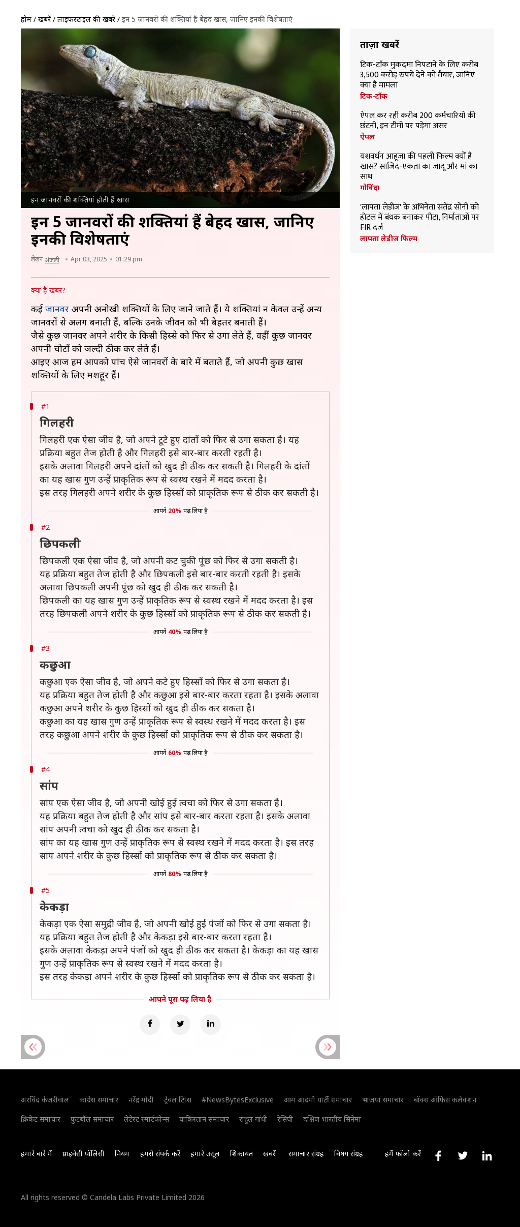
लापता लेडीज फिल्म (388, 238)
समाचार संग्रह (306, 1153)
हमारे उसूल (205, 1153)
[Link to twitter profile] (462, 1156)
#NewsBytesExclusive (238, 1099)
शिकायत (241, 1153)
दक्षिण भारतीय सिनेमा (332, 1119)
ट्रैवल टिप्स (177, 1099)
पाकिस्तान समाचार (204, 1119)
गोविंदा (369, 187)
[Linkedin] (211, 1024)
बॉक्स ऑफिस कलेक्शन (445, 1099)
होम (26, 19)
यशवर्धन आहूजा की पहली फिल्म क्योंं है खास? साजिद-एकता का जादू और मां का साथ (418, 167)
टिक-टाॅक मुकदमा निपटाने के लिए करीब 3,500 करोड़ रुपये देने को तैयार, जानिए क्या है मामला (419, 75)
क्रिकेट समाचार (40, 1119)
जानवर (57, 309)
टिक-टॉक (373, 96)
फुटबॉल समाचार (92, 1119)
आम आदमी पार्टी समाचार (318, 1099)
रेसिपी (285, 1119)
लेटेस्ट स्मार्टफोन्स (146, 1119)
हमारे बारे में (36, 1153)
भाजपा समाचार (383, 1099)
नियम (122, 1153)
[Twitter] (180, 1024)
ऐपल (367, 136)
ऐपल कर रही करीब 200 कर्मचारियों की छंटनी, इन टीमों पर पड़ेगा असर (418, 121)
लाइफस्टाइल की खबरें (86, 19)
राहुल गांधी (253, 1119)
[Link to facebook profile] (438, 1156)
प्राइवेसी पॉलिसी (83, 1153)
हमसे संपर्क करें (160, 1153)
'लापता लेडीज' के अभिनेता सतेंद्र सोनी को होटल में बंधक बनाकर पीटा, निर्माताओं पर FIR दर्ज (419, 217)
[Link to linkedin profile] (487, 1156)
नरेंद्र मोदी (141, 1099)
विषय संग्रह (348, 1153)
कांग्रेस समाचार (98, 1099)
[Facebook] (150, 1024)
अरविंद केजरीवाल (45, 1099)
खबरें (44, 19)
